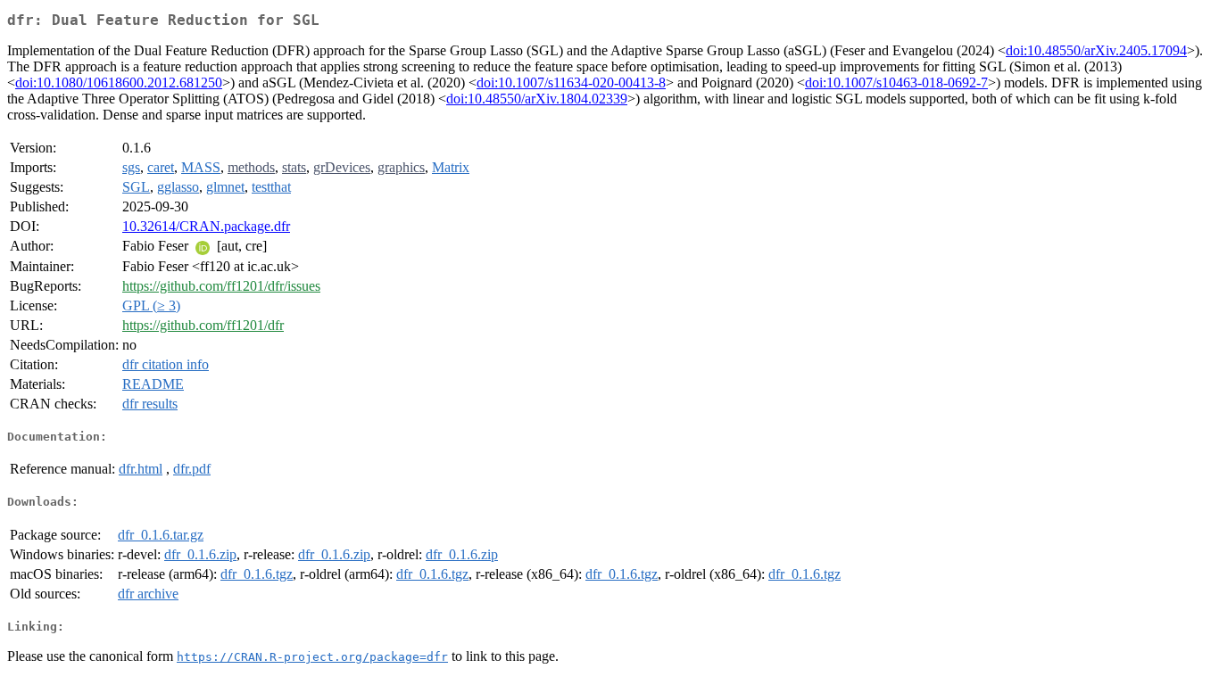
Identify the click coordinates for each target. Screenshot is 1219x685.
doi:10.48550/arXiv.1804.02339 (536, 98)
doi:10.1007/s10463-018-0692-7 (896, 82)
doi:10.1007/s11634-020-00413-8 (571, 82)
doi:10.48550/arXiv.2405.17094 (1096, 50)
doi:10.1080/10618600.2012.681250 (118, 82)
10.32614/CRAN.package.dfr (206, 226)
